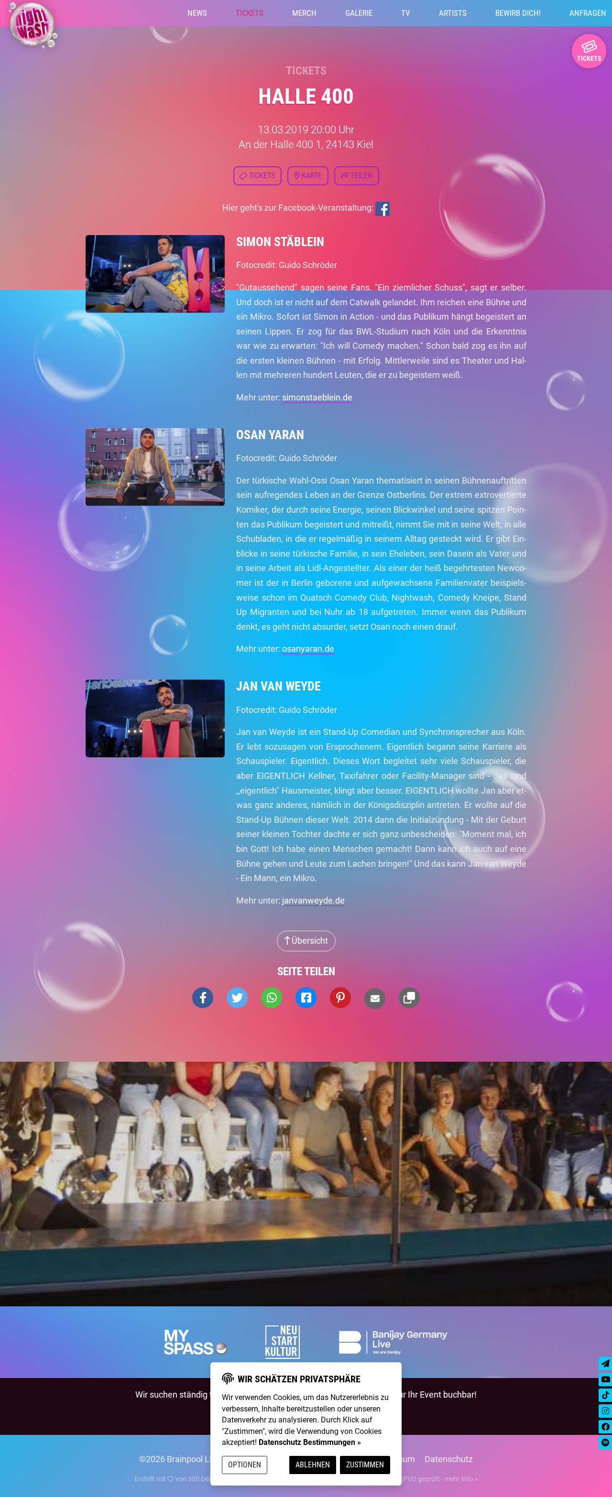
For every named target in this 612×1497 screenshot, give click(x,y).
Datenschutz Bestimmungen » (310, 1442)
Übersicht (309, 941)
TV (405, 13)
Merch (304, 13)
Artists (453, 13)
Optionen (244, 1464)
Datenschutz (449, 1459)
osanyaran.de (308, 649)
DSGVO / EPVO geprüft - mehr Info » (424, 1479)
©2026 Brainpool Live (179, 1459)
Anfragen (587, 13)
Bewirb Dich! (518, 13)
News (197, 13)
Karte (311, 175)
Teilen (360, 175)
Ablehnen (312, 1464)
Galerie (358, 13)
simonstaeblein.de (317, 397)
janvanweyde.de (313, 900)
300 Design (204, 1479)
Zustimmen (365, 1464)
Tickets (249, 13)
